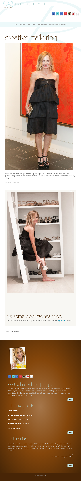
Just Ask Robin (54, 24)
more (70, 400)
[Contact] (77, 14)
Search (64, 24)
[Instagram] (69, 14)
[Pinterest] (65, 14)
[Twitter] (57, 14)
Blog (16, 24)
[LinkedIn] (61, 14)
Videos (22, 24)
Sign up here (62, 320)
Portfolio (31, 24)
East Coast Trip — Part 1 (18, 424)
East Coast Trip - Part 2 (18, 420)
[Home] (8, 4)
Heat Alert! (13, 411)
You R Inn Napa (14, 428)
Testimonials (42, 24)
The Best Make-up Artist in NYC (20, 415)
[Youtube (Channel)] (73, 14)
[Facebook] (53, 14)
